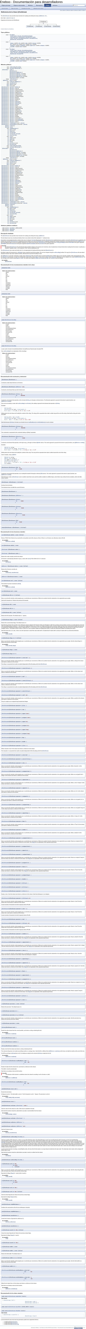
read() (36, 257)
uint (21, 123)
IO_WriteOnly (20, 409)
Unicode (19, 36)
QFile (41, 473)
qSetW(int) (62, 242)
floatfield (12, 230)
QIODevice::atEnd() (10, 541)
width (11, 137)
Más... (46, 15)
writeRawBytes (13, 124)
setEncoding (13, 67)
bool (8, 84)
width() (36, 258)
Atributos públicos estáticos (80, 10)
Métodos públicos (70, 10)
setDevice (12, 81)
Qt (1, 240)
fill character (13, 243)
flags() (17, 258)
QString (18, 73)
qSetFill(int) (3, 243)
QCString (18, 103)
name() (29, 558)
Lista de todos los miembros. (7, 29)
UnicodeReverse (14, 37)
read (11, 127)
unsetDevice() (15, 572)
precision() (41, 258)
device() (7, 1132)
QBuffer (39, 442)
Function (34, 240)
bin (11, 44)
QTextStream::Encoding (10, 319)
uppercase (32, 45)
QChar (17, 87)
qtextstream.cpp (15, 1324)
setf (11, 132)
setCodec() (28, 403)
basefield (12, 228)
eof (10, 85)
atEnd (11, 84)
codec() (14, 1114)
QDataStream (49, 250)
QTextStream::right (30, 1301)
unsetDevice (13, 83)
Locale (11, 36)
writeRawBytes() (41, 422)
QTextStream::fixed (30, 1316)
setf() (21, 258)
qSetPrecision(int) (31, 243)
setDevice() (28, 255)
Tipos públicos (63, 10)
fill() (47, 258)
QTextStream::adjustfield (15, 1296)
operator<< (12, 104)
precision (12, 143)
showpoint (22, 45)
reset (11, 136)
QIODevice (41, 15)
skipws (12, 43)
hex (31, 44)
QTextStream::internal (31, 1302)
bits (14, 132)
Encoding (12, 34)
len (23, 123)
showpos (42, 45)
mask (18, 133)
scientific (12, 46)
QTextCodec (18, 68)
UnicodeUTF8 (28, 37)
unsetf (11, 135)
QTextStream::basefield (14, 1306)
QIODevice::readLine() (11, 1033)
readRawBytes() (32, 422)
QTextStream (6, 15)
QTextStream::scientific (10, 1314)
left (19, 43)
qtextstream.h (10, 18)
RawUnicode (22, 37)
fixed (21, 46)
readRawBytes (13, 123)
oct (17, 44)
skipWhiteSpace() (78, 257)
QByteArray (19, 76)
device (11, 80)
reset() (57, 242)
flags (11, 129)
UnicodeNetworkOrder (27, 36)
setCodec (12, 68)
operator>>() (5, 257)
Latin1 (15, 36)
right (26, 43)
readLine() (53, 257)
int (22, 73)
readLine (12, 125)
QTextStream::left (9, 1300)
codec (11, 69)
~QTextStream (13, 79)
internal (34, 43)
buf (10, 458)
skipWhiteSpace (13, 128)
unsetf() (10, 634)
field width (71, 242)
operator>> (12, 87)
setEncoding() (57, 252)
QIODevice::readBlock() (11, 1077)
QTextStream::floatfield (14, 1310)
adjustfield (12, 229)
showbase (12, 45)
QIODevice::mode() (6, 401)
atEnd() (48, 255)
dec (24, 44)
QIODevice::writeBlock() (11, 1288)
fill (10, 140)
